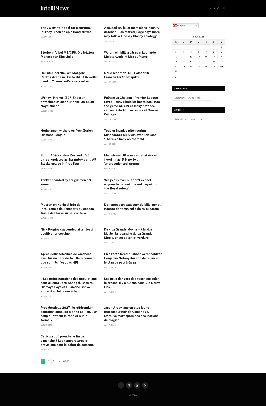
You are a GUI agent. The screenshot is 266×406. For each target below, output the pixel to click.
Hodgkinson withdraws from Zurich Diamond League (67, 133)
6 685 (66, 361)
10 (176, 56)
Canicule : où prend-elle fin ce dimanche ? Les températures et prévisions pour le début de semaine (67, 341)
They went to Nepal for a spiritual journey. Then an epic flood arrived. (66, 30)
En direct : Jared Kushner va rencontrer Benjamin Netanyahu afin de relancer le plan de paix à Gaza (133, 258)
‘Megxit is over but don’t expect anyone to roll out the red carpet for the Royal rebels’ (131, 184)
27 (198, 66)
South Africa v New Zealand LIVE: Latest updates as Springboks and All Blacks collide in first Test (68, 160)
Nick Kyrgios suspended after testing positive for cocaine (69, 231)
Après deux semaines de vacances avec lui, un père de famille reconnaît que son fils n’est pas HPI (68, 258)
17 (176, 61)
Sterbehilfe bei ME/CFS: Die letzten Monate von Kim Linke (67, 55)
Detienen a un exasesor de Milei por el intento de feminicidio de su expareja (132, 207)
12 (191, 56)
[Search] (223, 8)
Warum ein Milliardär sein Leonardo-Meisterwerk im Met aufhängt (130, 55)
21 (206, 61)
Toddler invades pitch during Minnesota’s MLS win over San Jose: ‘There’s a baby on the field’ (130, 135)
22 (214, 61)
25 (183, 66)
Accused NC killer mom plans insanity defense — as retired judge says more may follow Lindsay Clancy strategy (132, 32)
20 (198, 61)
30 (221, 66)
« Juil (174, 77)
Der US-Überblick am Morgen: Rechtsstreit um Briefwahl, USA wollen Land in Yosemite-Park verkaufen (70, 77)
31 (176, 71)
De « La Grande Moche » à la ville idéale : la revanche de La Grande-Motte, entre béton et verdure (129, 234)
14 (206, 56)
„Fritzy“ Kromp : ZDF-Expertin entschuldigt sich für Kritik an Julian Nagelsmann (67, 102)
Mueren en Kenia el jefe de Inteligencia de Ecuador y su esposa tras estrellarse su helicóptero (67, 209)
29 (213, 66)
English (181, 25)
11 (183, 56)
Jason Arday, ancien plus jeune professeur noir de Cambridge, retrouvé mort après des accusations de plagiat (131, 314)
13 (198, 56)
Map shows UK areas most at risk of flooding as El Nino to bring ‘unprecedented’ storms (130, 160)
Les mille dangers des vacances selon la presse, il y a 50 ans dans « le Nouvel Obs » (132, 283)
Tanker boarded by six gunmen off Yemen (66, 182)
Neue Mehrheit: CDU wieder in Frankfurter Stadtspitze (126, 75)
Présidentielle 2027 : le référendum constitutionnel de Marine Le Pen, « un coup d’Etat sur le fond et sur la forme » (69, 314)
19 (191, 61)
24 (176, 66)
